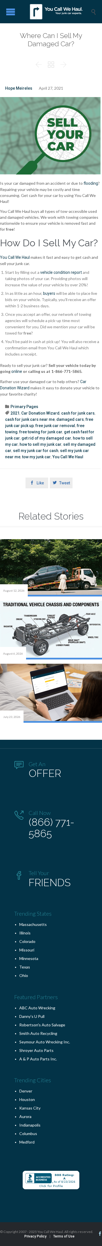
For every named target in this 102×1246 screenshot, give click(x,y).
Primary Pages (24, 406)
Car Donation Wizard (40, 413)
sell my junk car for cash (35, 450)
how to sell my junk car (40, 444)
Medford (27, 1142)
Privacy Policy (35, 1236)
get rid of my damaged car (46, 438)
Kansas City (30, 1108)
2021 (15, 413)
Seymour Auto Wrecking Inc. (44, 1041)
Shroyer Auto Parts (36, 1050)
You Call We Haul (67, 457)
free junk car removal (55, 425)
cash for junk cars (78, 413)
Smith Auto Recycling (38, 1033)
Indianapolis (30, 1125)
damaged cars (70, 419)
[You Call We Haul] (55, 11)
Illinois (25, 932)
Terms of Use (64, 1236)
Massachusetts (33, 924)
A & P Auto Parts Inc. (38, 1058)
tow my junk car (36, 457)
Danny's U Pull (31, 1016)
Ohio (23, 975)
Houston (27, 1099)
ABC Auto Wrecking (37, 1007)
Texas (24, 967)
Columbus (28, 1133)
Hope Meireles (18, 88)
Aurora (25, 1116)
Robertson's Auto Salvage (42, 1024)
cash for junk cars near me (30, 419)
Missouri (26, 949)
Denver (25, 1091)
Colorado (27, 941)
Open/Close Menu (10, 12)
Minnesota (28, 958)
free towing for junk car (40, 432)
